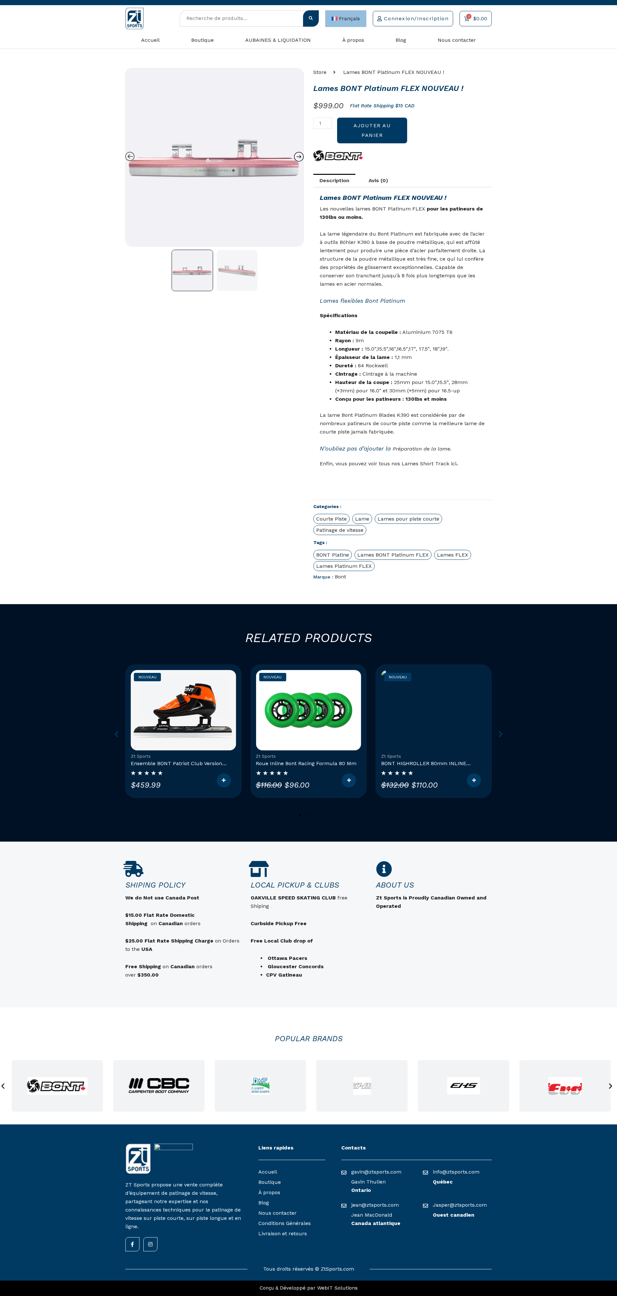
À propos (353, 40)
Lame (362, 519)
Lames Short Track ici (429, 463)
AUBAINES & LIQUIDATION (278, 40)
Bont (340, 577)
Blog (401, 40)
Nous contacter (457, 40)
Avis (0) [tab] (378, 180)
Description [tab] (334, 180)
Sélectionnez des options (224, 780)
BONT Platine (332, 555)
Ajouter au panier (372, 130)
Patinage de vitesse (339, 530)
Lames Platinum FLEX (344, 566)
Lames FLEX (452, 555)
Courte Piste (331, 519)
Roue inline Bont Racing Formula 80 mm (306, 763)
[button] (116, 734)
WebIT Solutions (337, 1288)
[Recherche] (311, 18)
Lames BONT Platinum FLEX (393, 555)
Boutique (202, 40)
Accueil (150, 40)
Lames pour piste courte (408, 519)
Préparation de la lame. (422, 449)
